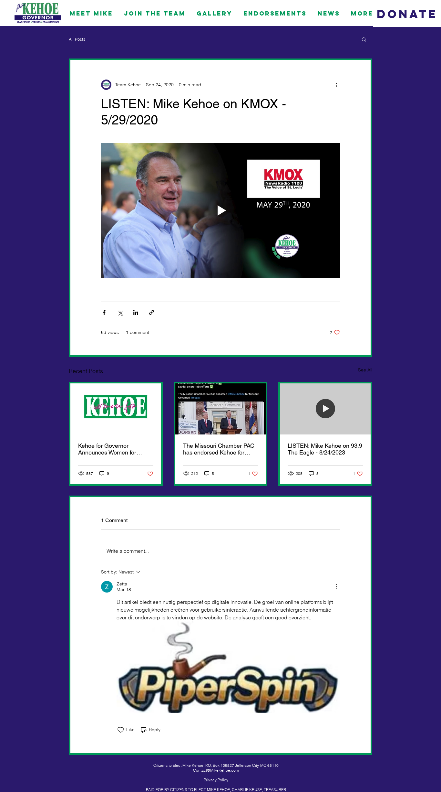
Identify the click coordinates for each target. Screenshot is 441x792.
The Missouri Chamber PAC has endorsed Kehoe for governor (218, 449)
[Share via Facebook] (104, 312)
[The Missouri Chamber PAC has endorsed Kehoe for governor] (220, 408)
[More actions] (336, 85)
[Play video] (220, 210)
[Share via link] (152, 312)
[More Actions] (336, 587)
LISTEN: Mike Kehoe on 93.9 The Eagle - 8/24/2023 (325, 449)
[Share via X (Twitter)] (120, 312)
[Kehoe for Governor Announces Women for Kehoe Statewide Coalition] (115, 408)
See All (365, 370)
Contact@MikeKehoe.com (216, 770)
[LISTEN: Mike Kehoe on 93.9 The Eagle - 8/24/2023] (325, 408)
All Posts (77, 39)
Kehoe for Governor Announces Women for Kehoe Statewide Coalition (112, 449)
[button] (364, 39)
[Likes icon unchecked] (121, 730)
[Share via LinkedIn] (136, 312)
